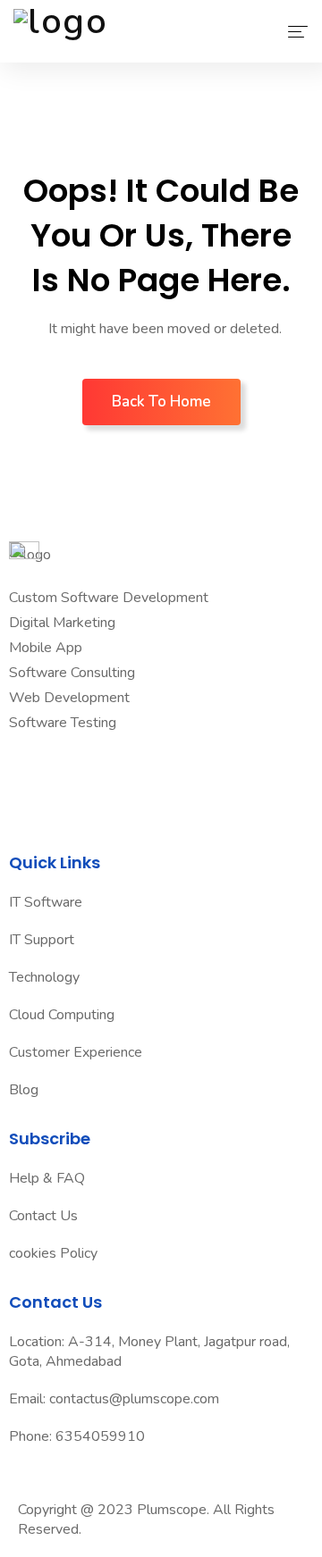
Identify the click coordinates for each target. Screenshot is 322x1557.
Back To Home (161, 401)
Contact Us (43, 1216)
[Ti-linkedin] (145, 775)
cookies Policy (53, 1253)
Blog (23, 1090)
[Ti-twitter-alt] (88, 775)
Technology (44, 977)
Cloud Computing (61, 1015)
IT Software (45, 902)
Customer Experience (75, 1052)
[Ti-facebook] (31, 775)
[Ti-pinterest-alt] (203, 775)
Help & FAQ (47, 1178)
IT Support (41, 940)
